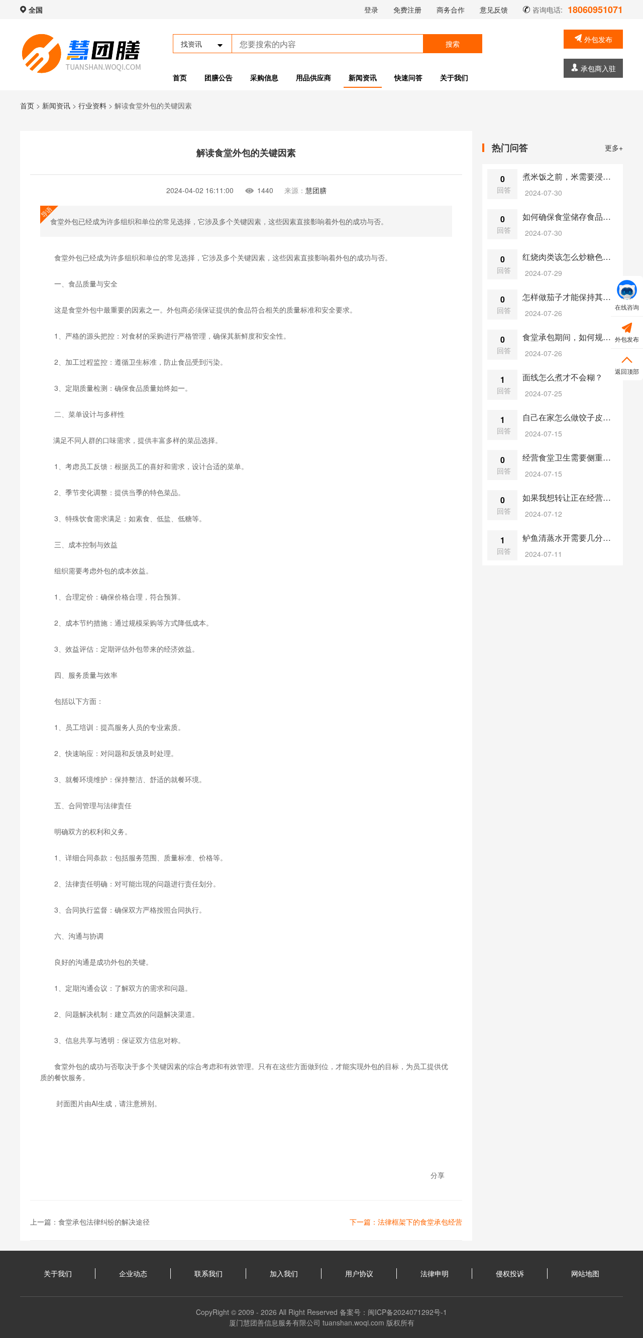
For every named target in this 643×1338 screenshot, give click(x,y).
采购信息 (264, 77)
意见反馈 (494, 10)
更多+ (614, 147)
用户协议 (359, 1273)
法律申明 (434, 1273)
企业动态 (133, 1273)
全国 (36, 10)
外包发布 (598, 39)
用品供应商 (313, 77)
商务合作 (451, 10)
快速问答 (408, 77)
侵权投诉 (510, 1273)
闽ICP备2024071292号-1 (407, 1312)
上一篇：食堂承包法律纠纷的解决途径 (90, 1222)
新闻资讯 (363, 77)
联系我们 (208, 1273)
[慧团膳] (81, 53)
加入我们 (284, 1273)
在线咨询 (627, 307)
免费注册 (407, 10)
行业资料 (92, 105)
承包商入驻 (598, 68)
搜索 (453, 44)
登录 (371, 10)
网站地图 (585, 1273)
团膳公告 (218, 77)
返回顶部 (627, 364)
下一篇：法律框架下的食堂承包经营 (406, 1222)
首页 (180, 77)
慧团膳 (316, 190)
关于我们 (454, 77)
